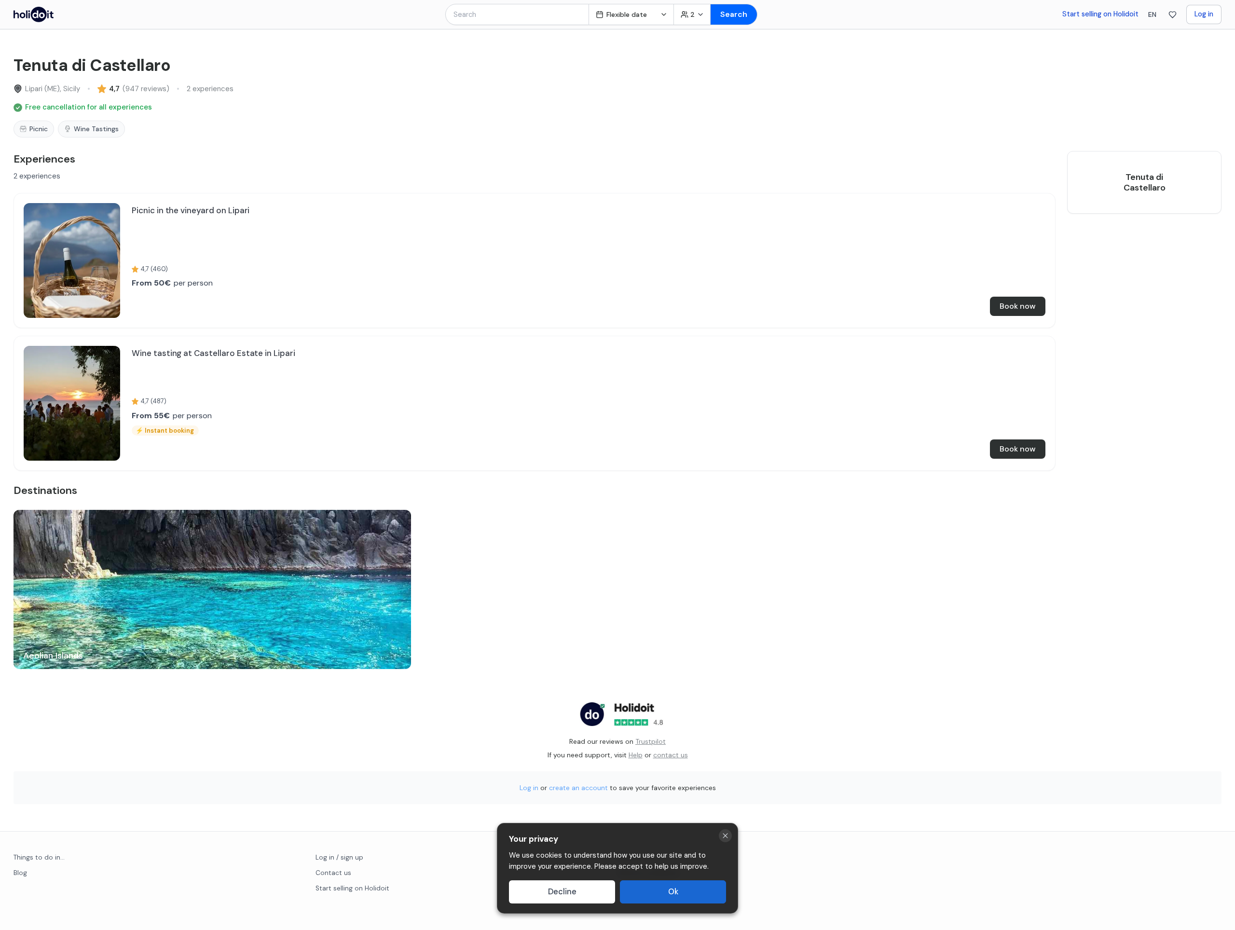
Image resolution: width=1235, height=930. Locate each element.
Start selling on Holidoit (1100, 14)
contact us (670, 755)
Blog (20, 873)
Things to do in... (39, 857)
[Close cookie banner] (725, 835)
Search (733, 14)
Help (636, 755)
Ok (673, 892)
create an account (578, 787)
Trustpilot (650, 741)
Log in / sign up (339, 857)
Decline (562, 892)
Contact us (333, 873)
